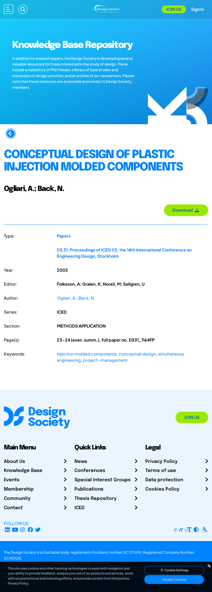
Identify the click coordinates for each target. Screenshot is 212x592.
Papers (64, 236)
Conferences (89, 470)
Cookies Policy (162, 489)
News (80, 461)
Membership (19, 489)
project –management (105, 360)
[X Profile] (38, 529)
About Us (14, 461)
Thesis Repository (95, 498)
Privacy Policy (161, 461)
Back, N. (87, 298)
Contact (13, 508)
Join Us (173, 9)
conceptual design (137, 354)
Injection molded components (87, 354)
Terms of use (160, 470)
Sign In (197, 9)
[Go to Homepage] (106, 8)
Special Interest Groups (102, 480)
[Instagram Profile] (22, 529)
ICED (79, 508)
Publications (88, 489)
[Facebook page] (30, 529)
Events (11, 480)
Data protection (164, 480)
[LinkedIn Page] (7, 529)
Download (183, 210)
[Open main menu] (8, 9)
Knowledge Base (23, 470)
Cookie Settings (176, 570)
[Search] (22, 9)
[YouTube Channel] (15, 529)
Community (17, 498)
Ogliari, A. (67, 298)
